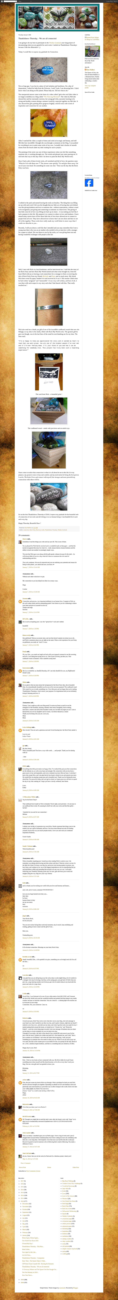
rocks (63, 1244)
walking (64, 1254)
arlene (24, 1080)
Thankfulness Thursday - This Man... (33, 1246)
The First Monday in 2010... (30, 1272)
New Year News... (27, 1275)
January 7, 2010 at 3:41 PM (31, 645)
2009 (22, 1279)
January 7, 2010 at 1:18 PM (31, 628)
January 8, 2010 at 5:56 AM (31, 759)
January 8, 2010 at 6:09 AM (31, 790)
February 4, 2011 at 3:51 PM (31, 1126)
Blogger (75, 1288)
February (25, 1232)
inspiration (65, 1231)
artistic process (66, 1223)
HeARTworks (27, 1116)
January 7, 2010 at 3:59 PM (31, 661)
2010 (22, 1201)
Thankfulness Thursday (51, 530)
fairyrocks (26, 1104)
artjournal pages (67, 1226)
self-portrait (65, 1246)
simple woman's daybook (69, 1249)
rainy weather (66, 1241)
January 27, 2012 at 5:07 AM (31, 1147)
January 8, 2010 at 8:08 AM (31, 909)
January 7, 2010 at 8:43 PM (31, 696)
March (24, 1229)
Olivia (24, 682)
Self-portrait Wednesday (69, 1211)
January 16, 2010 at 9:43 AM (31, 1098)
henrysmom (26, 668)
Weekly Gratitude (55, 43)
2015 (22, 1187)
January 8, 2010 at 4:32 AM (31, 739)
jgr (23, 745)
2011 (22, 1198)
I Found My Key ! (27, 1243)
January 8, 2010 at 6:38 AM (31, 839)
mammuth (62, 1288)
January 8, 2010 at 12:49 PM (31, 950)
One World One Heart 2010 (30, 1240)
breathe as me (27, 956)
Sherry (25, 539)
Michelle (45, 276)
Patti (53, 276)
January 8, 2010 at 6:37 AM (31, 817)
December (25, 1203)
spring (64, 1251)
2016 (22, 1184)
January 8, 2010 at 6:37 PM (31, 968)
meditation (65, 1236)
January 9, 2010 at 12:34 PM (31, 987)
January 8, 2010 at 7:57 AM (31, 876)
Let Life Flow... (26, 1255)
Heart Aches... (26, 1249)
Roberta (25, 1018)
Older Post (76, 1167)
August (24, 1215)
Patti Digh (65, 1203)
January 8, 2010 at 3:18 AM (31, 720)
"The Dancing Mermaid (51, 97)
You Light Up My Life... (29, 1252)
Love (63, 1193)
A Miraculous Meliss (29, 797)
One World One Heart (68, 1201)
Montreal (65, 1198)
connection (26, 530)
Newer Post (22, 1167)
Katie (63, 1191)
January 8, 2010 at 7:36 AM (31, 852)
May (23, 1224)
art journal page (66, 1218)
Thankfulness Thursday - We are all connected (35, 1266)
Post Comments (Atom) (33, 1171)
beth (24, 883)
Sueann (25, 598)
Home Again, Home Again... (30, 1238)
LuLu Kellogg (27, 727)
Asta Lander (27, 1133)
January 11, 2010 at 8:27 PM (31, 1073)
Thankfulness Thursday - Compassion (33, 1258)
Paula (24, 651)
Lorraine (25, 975)
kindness (64, 1233)
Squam (64, 1213)
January (24, 1235)
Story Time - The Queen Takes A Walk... (34, 1261)
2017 (22, 1181)
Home (49, 1167)
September (25, 1212)
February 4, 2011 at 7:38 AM (31, 1110)
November (25, 1206)
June (23, 1221)
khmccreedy (26, 635)
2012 (22, 1195)
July (23, 1218)
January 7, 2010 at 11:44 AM (31, 567)
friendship (65, 1228)
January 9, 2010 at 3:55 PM (31, 1011)
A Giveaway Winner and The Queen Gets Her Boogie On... (39, 1269)
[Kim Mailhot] (89, 186)
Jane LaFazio (27, 1153)
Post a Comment (25, 1163)
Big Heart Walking (67, 1181)
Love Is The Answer (68, 1196)
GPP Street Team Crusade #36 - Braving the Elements (38, 1264)
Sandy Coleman (28, 846)
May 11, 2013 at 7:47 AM (30, 1159)
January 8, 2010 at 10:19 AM (31, 938)
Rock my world (40, 530)
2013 (22, 1192)
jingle (24, 916)
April (24, 1226)
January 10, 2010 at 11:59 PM (31, 1050)
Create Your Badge (95, 177)
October (24, 1209)
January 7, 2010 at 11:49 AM (31, 592)
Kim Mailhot (91, 70)
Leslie (24, 993)
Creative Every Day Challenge (71, 1183)
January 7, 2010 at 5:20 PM (31, 675)
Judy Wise (65, 1188)
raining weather (66, 1239)
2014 (22, 1189)
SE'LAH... (26, 619)
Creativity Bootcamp (68, 1186)
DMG (24, 766)
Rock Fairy (32, 530)
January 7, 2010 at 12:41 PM (31, 612)
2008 (22, 1282)
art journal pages (67, 1221)
